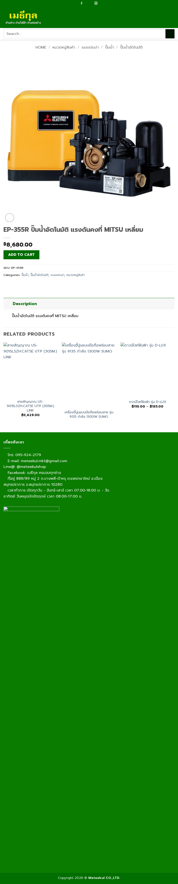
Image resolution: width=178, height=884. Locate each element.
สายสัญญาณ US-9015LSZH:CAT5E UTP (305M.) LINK (30, 405)
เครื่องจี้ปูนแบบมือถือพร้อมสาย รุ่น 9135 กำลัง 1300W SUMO (89, 414)
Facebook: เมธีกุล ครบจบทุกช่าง (33, 473)
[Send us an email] (86, 3)
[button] (172, 17)
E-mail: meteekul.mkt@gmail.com (36, 461)
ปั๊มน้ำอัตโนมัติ (131, 47)
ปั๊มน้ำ (109, 47)
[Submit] (170, 33)
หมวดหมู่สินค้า (63, 47)
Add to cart (21, 254)
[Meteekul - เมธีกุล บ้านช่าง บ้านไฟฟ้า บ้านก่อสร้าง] (26, 17)
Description (25, 304)
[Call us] (91, 3)
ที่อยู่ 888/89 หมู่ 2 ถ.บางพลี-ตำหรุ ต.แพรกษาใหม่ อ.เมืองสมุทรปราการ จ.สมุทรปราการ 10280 (52, 481)
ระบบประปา (90, 47)
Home (40, 47)
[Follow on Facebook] (82, 3)
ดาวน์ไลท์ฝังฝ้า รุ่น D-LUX (147, 402)
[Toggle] (8, 304)
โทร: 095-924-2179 (23, 455)
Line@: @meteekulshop (24, 467)
